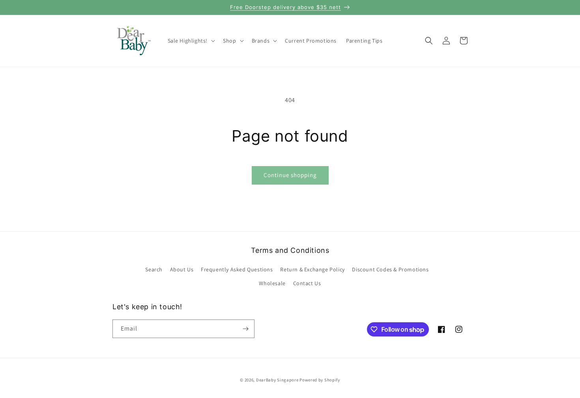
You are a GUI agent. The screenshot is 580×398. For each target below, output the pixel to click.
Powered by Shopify (319, 380)
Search (154, 269)
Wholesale (272, 283)
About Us (182, 269)
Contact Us (307, 283)
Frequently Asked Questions (237, 269)
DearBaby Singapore (277, 380)
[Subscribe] (245, 329)
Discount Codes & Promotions (390, 269)
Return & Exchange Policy (312, 269)
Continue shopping (290, 175)
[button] (191, 40)
